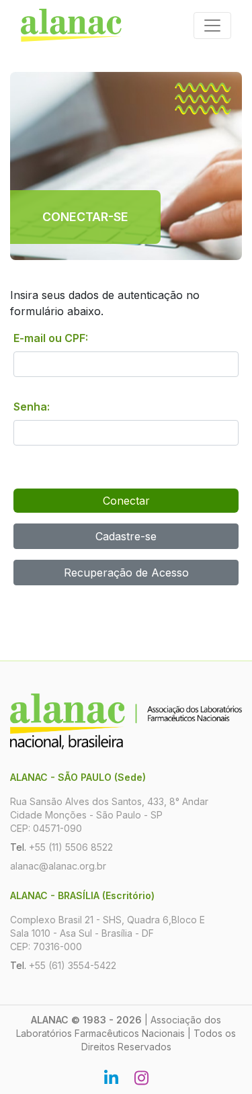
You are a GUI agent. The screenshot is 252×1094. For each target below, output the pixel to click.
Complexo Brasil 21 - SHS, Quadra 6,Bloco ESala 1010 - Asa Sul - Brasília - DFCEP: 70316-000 (107, 933)
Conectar (126, 500)
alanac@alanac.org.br (58, 866)
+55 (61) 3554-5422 (72, 965)
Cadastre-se (126, 536)
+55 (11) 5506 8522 (71, 847)
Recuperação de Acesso (126, 572)
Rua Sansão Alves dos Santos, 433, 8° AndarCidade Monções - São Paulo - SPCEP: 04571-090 (109, 815)
